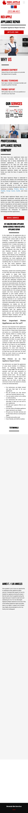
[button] (24, 2)
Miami (22, 189)
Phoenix (16, 189)
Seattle (18, 191)
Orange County (10, 191)
